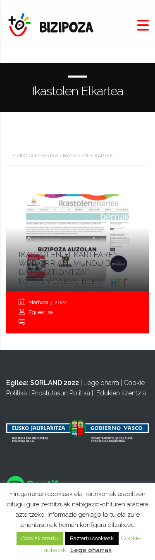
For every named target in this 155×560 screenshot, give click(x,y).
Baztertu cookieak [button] (92, 538)
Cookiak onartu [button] (39, 538)
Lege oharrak (91, 550)
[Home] (51, 25)
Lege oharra (101, 383)
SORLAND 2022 (54, 383)
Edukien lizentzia (121, 393)
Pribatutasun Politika (60, 393)
